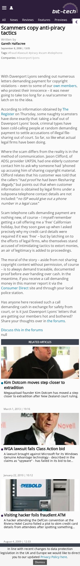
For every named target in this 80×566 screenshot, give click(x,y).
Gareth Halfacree (13, 43)
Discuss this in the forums (22, 330)
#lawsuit (22, 53)
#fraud (12, 53)
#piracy (33, 53)
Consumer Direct (15, 288)
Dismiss (40, 562)
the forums (56, 321)
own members (65, 85)
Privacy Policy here (54, 557)
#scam (43, 53)
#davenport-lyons (28, 58)
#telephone (55, 53)
